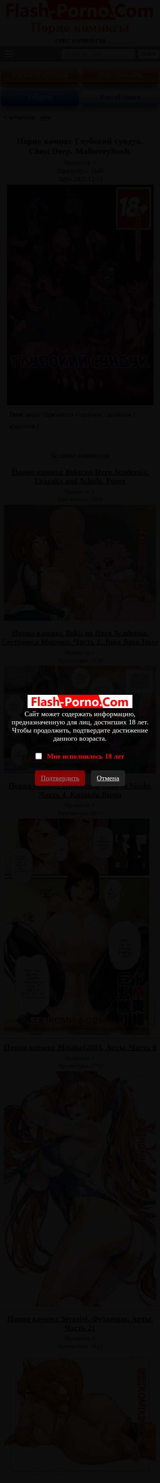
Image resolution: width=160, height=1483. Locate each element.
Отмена (108, 778)
